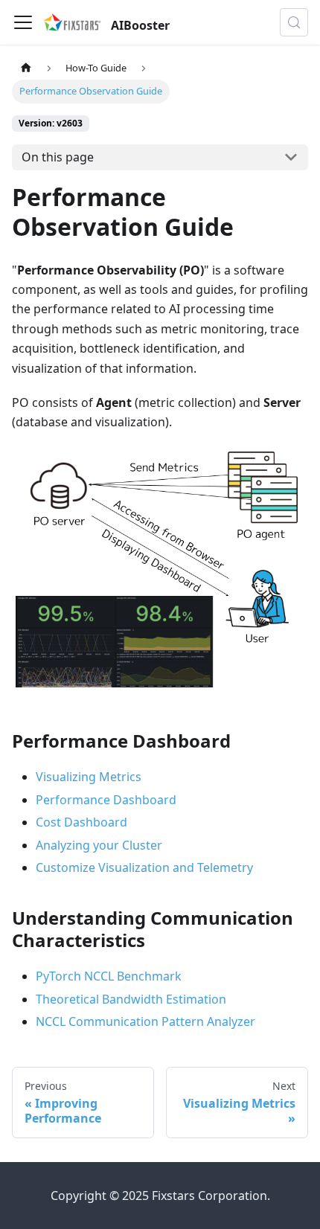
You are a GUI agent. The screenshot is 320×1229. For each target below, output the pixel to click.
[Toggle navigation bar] (23, 22)
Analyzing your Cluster (99, 845)
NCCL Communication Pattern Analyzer (145, 1021)
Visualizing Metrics (88, 776)
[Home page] (26, 68)
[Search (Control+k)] (294, 22)
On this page (58, 157)
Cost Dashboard (81, 822)
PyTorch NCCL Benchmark (109, 976)
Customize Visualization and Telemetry (144, 867)
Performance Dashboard (106, 800)
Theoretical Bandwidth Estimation (131, 999)
